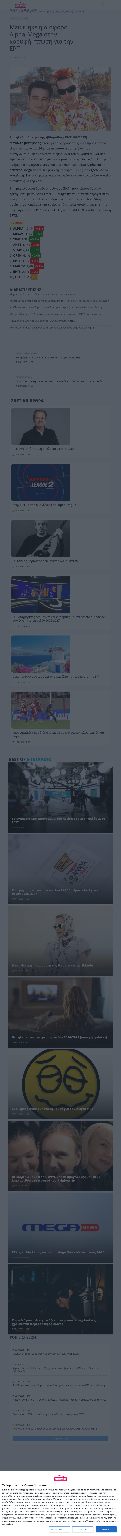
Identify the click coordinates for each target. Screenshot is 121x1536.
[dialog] (60, 1503)
